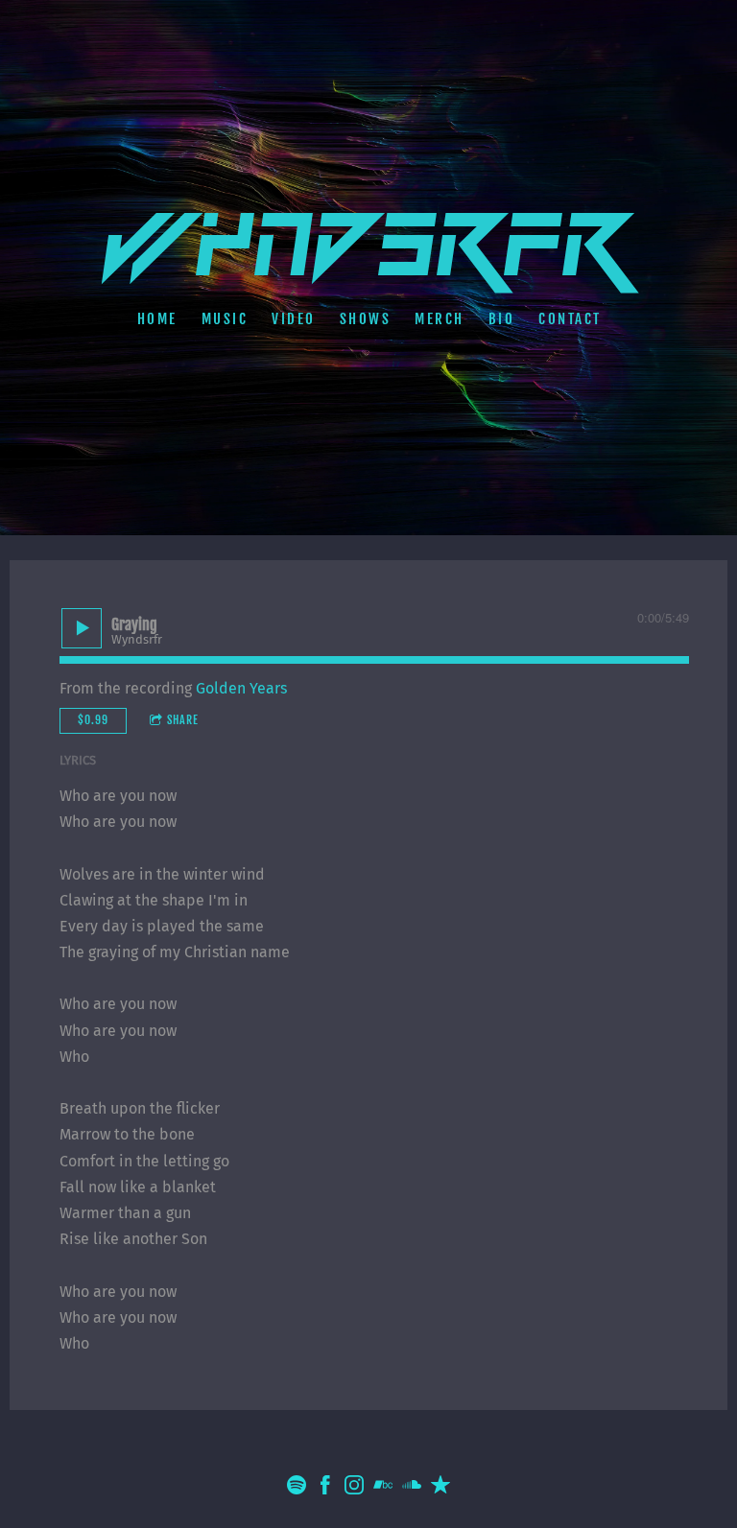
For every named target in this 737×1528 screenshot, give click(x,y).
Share (183, 720)
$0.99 (93, 720)
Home (156, 319)
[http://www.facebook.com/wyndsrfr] (325, 1488)
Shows (365, 319)
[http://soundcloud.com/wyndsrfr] (411, 1488)
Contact (570, 319)
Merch (439, 319)
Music (224, 319)
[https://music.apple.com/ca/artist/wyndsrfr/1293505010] (440, 1488)
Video (294, 319)
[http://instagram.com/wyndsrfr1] (354, 1488)
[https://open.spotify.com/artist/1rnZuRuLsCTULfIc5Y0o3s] (296, 1488)
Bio (500, 319)
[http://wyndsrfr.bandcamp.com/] (382, 1488)
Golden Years (241, 688)
